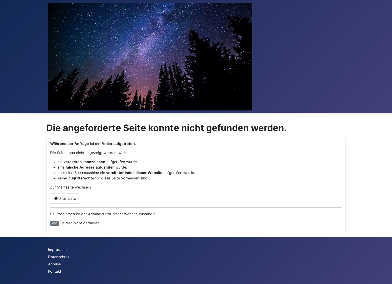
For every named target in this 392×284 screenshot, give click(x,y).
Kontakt (54, 271)
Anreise (54, 264)
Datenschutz (59, 257)
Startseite (67, 198)
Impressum (57, 249)
